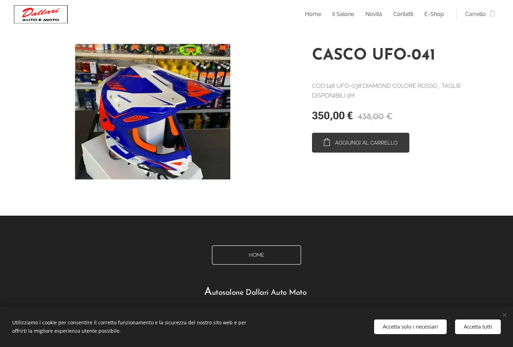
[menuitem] (315, 14)
